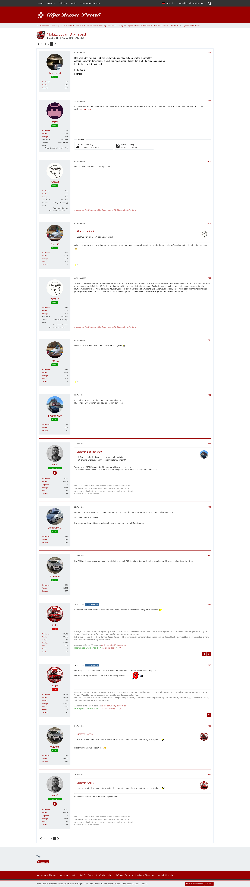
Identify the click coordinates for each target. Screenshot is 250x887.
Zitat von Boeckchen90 (89, 451)
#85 (209, 555)
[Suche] (209, 3)
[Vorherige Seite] (38, 44)
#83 (209, 443)
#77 (209, 101)
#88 (209, 726)
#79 (209, 223)
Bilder (44, 262)
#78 (209, 161)
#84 (209, 507)
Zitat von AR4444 (86, 231)
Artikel (44, 640)
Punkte (44, 85)
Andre (52, 38)
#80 (209, 278)
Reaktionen (46, 82)
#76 (209, 52)
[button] (168, 3)
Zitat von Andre (85, 733)
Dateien (45, 265)
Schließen (209, 884)
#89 (209, 774)
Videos (44, 649)
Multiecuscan (43, 862)
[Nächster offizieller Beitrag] (209, 654)
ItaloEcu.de (107, 647)
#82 (209, 395)
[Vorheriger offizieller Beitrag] (204, 654)
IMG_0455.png (85, 109)
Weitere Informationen (194, 884)
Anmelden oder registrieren (191, 3)
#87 (209, 665)
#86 (209, 604)
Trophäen (45, 484)
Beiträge (45, 88)
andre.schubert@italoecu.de (113, 645)
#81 (209, 340)
